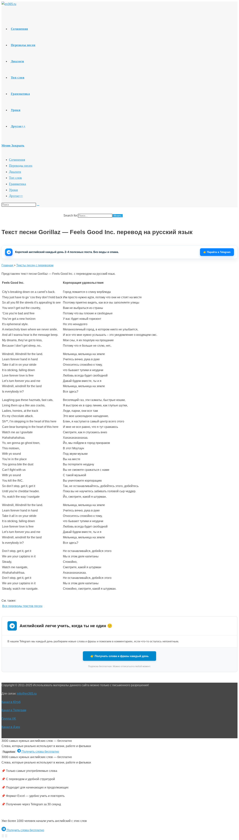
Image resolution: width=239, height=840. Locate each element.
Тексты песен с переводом (34, 265)
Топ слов (15, 178)
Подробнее (9, 751)
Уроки (13, 190)
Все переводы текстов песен (22, 606)
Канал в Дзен (10, 727)
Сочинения (17, 159)
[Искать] (38, 205)
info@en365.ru (27, 693)
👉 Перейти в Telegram (217, 252)
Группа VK (8, 718)
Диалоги (15, 172)
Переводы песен (20, 165)
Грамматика (17, 184)
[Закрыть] (6, 836)
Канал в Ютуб (11, 702)
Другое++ (16, 196)
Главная (7, 265)
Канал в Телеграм (13, 710)
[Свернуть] (2, 836)
